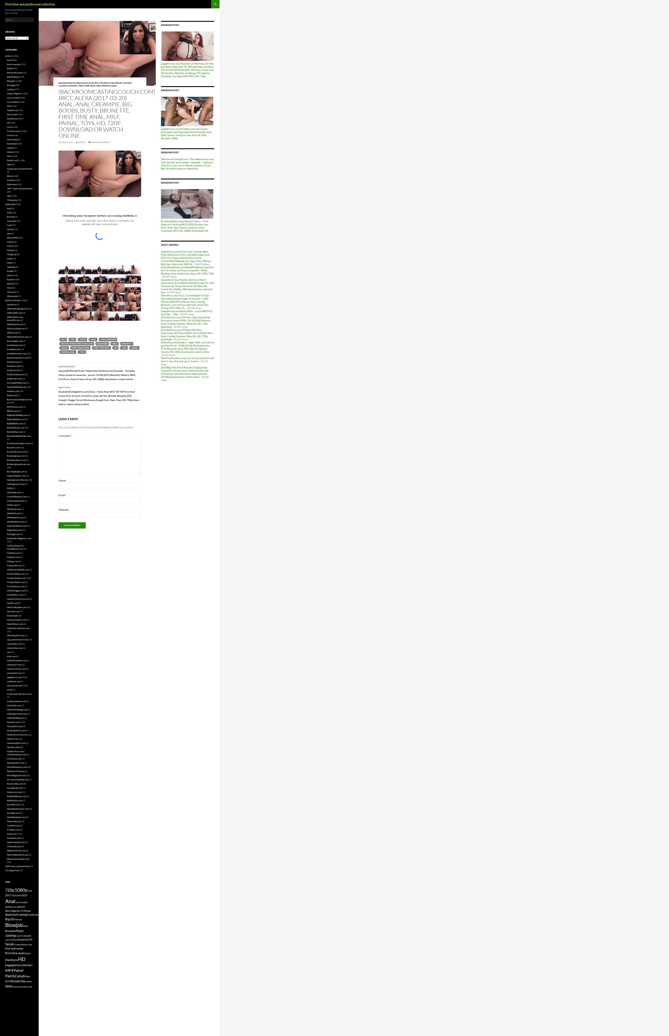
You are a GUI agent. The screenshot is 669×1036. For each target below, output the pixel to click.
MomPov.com (13, 722)
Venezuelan (12, 296)
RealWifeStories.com (16, 796)
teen (9, 986)
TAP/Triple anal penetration (17, 866)
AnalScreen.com (14, 378)
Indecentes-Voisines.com (18, 628)
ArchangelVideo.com (16, 382)
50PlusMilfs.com (14, 313)
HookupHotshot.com (16, 620)
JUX (9, 652)
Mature (10, 152)
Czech (10, 225)
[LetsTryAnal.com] (24, 987)
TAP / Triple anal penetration (20, 188)
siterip (29, 981)
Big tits (10, 919)
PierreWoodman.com (17, 767)
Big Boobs (103, 343)
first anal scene (80, 348)
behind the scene (14, 72)
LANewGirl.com (14, 664)
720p (73, 339)
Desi (9, 233)
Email (63, 495)
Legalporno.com (14, 677)
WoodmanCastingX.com (18, 859)
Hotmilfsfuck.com (15, 624)
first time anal (102, 348)
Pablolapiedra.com (15, 763)
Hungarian (12, 254)
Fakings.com (12, 561)
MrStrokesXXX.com (16, 730)
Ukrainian (11, 292)
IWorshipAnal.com (15, 635)
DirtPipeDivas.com (15, 521)
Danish (10, 229)
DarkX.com (12, 505)
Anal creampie (13, 64)
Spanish (10, 283)
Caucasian (11, 221)
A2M (9, 60)
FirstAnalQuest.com (16, 578)
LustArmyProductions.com (19, 694)
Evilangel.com (13, 534)
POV (7, 981)
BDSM (10, 68)
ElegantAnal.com (14, 530)
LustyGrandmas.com (16, 701)
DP (8, 122)
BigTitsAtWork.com (16, 419)
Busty (64, 348)
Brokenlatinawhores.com (18, 464)
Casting (127, 83)
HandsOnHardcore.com (18, 599)
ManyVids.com (14, 705)
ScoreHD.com (13, 804)
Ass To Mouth (24, 910)
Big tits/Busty (102, 83)
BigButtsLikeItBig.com (17, 415)
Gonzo (27, 953)
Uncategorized (12, 870)
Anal (93, 339)
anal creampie (108, 339)
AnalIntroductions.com (17, 357)
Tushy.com (12, 834)
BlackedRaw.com (15, 432)
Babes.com (12, 395)
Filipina (10, 242)
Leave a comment (100, 142)
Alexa (83, 339)
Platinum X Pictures (16, 771)
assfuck (21, 906)
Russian (10, 279)
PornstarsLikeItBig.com (17, 779)
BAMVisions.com (15, 406)
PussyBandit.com (15, 788)
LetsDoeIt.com (13, 681)
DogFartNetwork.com (17, 526)
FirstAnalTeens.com (16, 582)
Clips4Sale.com (14, 492)
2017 (63, 339)
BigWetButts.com (15, 423)
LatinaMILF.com (14, 673)
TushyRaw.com (14, 838)
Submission (12, 184)
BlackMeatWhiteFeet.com (19, 436)
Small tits (11, 180)
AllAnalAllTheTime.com (18, 337)
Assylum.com (13, 391)
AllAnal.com (12, 332)
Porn (27, 976)
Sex (23, 981)
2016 (30, 891)
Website (64, 509)
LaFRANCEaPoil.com (16, 660)
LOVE (9, 689)
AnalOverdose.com (16, 374)
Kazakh (10, 271)
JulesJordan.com (14, 648)
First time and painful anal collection (30, 4)
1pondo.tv (12, 304)
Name (63, 480)
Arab (9, 208)
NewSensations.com (16, 743)
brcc (115, 343)
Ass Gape (11, 910)
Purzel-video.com (15, 783)
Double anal (12, 118)
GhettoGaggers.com (16, 590)
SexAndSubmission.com (18, 808)
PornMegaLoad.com (16, 775)
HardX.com (12, 603)
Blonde (18, 919)
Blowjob (116, 83)
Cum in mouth (13, 97)
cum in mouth (23, 935)
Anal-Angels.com (14, 341)
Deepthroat (12, 110)
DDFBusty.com (14, 509)
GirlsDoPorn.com (15, 594)
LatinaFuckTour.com (16, 669)
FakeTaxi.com (13, 557)
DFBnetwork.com (15, 517)
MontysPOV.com (15, 726)
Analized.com (13, 362)
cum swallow (11, 939)
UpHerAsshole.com (16, 842)
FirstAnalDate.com (15, 574)
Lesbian (10, 148)
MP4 (9, 970)
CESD (9, 488)
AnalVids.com (11, 907)
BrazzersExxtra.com (16, 451)
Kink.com (11, 656)
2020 (24, 895)
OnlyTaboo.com (14, 758)
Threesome (12, 200)
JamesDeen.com (14, 644)
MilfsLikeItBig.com (15, 718)
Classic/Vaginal (68, 85)
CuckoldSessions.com (17, 496)
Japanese (11, 267)
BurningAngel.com (15, 471)
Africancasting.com (16, 328)
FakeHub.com (13, 553)
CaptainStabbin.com (16, 475)
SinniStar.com (13, 813)
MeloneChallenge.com (17, 709)
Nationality (10, 204)
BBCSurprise (13, 411)
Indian (10, 258)
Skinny (10, 176)
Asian (9, 212)
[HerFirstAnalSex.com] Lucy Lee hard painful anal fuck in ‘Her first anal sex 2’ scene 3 (187, 360)
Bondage (11, 85)
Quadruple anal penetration (19, 168)
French (10, 246)
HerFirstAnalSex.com (16, 607)
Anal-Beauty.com (15, 345)
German (10, 250)
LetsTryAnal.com (14, 685)
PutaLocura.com (14, 792)
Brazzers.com (13, 447)
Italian (10, 262)
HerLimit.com (13, 611)
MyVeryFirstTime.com (17, 734)
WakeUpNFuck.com (16, 850)
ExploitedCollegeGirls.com (19, 538)
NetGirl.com (12, 739)
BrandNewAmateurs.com (18, 443)
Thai (9, 287)
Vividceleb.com (14, 846)
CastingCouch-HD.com (17, 480)
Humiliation (12, 143)
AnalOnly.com (13, 370)
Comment (65, 435)
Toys (82, 352)
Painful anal (109, 85)
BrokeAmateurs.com (16, 460)
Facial (9, 127)
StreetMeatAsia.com (16, 817)
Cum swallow (13, 102)
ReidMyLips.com (14, 800)
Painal (134, 348)
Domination (12, 114)
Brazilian (11, 216)
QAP (9, 164)
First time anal (86, 85)
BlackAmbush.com (15, 427)
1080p (21, 889)
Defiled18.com (14, 513)
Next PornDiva (13, 747)
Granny (10, 135)
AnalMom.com (14, 366)
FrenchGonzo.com (15, 586)
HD (115, 348)
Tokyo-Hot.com (14, 821)
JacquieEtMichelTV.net (17, 639)
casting (10, 935)
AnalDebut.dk (13, 349)
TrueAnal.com (13, 825)
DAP (9, 106)
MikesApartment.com (17, 713)
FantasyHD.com (14, 565)
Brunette (127, 343)
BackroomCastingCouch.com (76, 83)
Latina (10, 275)
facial (9, 944)
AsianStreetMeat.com (17, 387)
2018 (14, 895)
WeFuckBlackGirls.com (18, 854)
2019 (19, 895)
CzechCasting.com (15, 500)
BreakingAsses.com (16, 456)
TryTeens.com (13, 829)
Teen (9, 196)
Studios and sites (12, 300)
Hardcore (11, 960)
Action (8, 56)
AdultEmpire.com (15, 324)
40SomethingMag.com (17, 308)
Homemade (12, 139)
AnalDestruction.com (17, 353)
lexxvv (82, 142)
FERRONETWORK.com (18, 569)
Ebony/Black (13, 237)
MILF (98, 85)
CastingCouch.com (15, 484)
